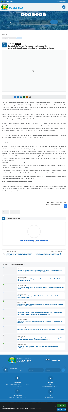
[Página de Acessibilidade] (44, 14)
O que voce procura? (14, 22)
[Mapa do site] (40, 14)
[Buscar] (54, 22)
